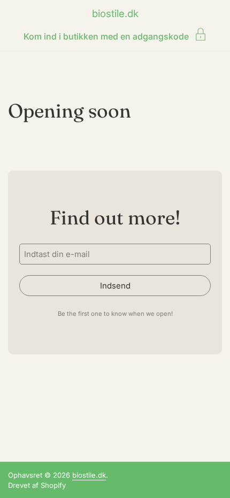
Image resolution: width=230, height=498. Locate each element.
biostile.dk (115, 13)
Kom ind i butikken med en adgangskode (106, 36)
